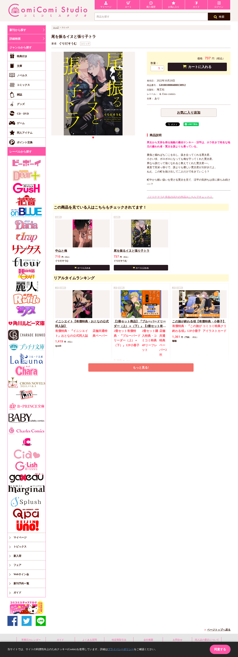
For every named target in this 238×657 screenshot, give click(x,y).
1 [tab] (93, 137)
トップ (56, 27)
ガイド (60, 639)
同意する (220, 649)
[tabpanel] (93, 93)
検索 (221, 16)
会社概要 (148, 639)
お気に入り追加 (188, 112)
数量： (154, 63)
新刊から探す (17, 29)
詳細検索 (15, 38)
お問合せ (177, 639)
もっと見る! (141, 367)
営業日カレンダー (31, 639)
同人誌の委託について (207, 639)
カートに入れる (200, 67)
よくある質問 (89, 639)
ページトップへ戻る (219, 629)
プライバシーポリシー (121, 649)
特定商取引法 (119, 639)
